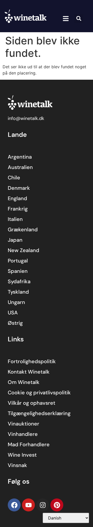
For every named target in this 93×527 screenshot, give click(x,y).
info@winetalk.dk (26, 118)
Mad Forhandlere (29, 444)
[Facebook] (14, 504)
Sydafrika (19, 281)
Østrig (15, 323)
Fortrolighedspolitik (32, 361)
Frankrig (18, 208)
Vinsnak (17, 465)
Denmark (19, 188)
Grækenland (23, 229)
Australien (20, 167)
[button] (66, 19)
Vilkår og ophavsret (31, 403)
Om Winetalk (24, 382)
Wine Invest (22, 454)
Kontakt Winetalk (29, 371)
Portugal (18, 260)
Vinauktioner (23, 423)
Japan (15, 240)
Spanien (18, 271)
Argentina (20, 156)
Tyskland (18, 291)
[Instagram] (42, 504)
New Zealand (23, 250)
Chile (14, 177)
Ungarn (16, 302)
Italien (15, 219)
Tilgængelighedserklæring (39, 413)
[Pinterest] (56, 504)
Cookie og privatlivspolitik (39, 392)
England (17, 198)
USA (13, 312)
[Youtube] (28, 504)
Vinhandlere (23, 434)
